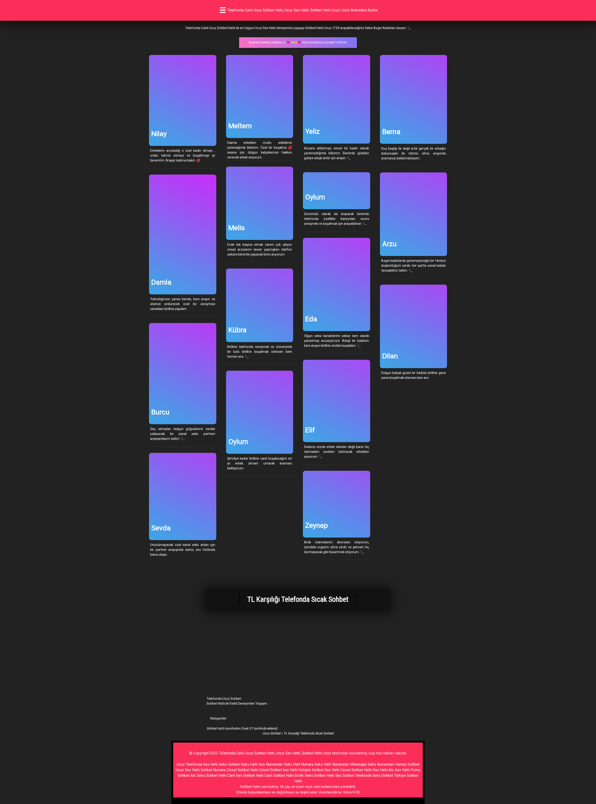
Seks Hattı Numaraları (331, 764)
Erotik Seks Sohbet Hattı (314, 775)
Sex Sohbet (344, 775)
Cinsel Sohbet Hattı (242, 770)
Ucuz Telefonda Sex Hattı (197, 764)
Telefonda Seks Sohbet (374, 775)
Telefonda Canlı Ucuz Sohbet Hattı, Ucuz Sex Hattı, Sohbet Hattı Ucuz (275, 753)
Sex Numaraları (271, 764)
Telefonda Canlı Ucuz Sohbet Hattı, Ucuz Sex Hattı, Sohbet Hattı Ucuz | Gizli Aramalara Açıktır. (302, 10)
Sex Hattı (380, 770)
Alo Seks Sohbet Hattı (208, 775)
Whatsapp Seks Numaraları (372, 764)
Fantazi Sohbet (407, 764)
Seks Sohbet (229, 764)
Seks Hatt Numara (298, 764)
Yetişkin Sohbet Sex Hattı (318, 770)
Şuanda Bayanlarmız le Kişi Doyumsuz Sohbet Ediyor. (298, 42)
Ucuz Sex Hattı (188, 770)
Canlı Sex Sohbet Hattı (245, 775)
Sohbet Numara (213, 770)
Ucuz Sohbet (271, 733)
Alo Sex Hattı (399, 770)
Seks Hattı (249, 764)
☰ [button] (222, 10)
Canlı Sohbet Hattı (279, 775)
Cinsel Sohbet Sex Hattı (278, 770)
